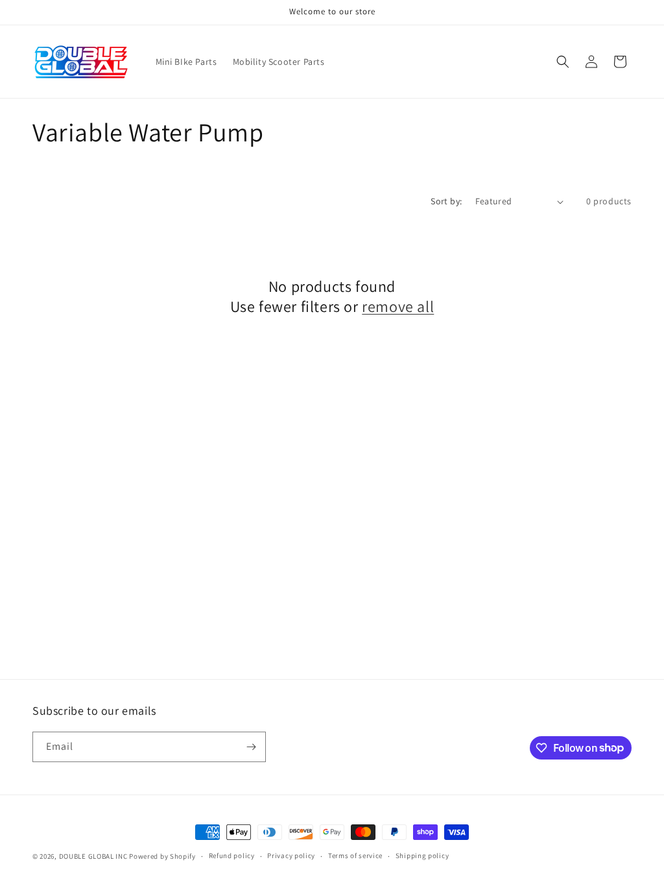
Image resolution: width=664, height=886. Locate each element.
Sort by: (446, 201)
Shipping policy (422, 855)
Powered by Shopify (162, 856)
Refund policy (232, 855)
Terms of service (355, 855)
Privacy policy (291, 855)
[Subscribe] (251, 747)
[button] (563, 61)
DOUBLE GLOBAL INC (93, 856)
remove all (398, 306)
